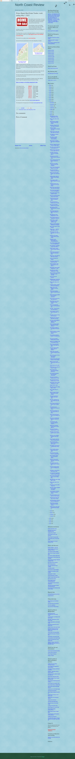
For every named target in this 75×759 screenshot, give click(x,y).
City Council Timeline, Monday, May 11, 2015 (54, 339)
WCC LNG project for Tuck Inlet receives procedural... (55, 356)
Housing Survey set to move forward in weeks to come (55, 157)
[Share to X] (29, 108)
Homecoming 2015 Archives (53, 277)
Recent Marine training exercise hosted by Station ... (54, 456)
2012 (50, 521)
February (52, 514)
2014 (50, 518)
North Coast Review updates (53, 30)
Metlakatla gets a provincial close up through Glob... (55, 280)
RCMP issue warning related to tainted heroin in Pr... (55, 292)
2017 (50, 97)
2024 (50, 85)
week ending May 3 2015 (30, 109)
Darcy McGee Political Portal (53, 606)
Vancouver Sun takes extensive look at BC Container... (54, 164)
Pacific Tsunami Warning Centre (53, 577)
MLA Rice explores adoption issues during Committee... (55, 488)
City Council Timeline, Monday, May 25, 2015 (54, 170)
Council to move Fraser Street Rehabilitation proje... (54, 199)
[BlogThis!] (28, 108)
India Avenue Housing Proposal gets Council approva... (54, 426)
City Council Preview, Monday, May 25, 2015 (54, 205)
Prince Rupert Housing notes (53, 537)
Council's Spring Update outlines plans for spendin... (54, 348)
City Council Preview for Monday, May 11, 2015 (54, 380)
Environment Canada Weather (53, 569)
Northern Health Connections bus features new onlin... (55, 128)
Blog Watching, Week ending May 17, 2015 (54, 271)
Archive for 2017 (51, 61)
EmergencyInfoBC (51, 568)
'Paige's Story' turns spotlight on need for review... (54, 288)
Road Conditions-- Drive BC (53, 547)
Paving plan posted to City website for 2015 (54, 193)
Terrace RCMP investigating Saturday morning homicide (55, 273)
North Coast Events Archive (53, 68)
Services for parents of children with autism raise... (54, 397)
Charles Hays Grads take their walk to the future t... (55, 132)
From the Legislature (51, 605)
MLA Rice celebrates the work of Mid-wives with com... (54, 400)
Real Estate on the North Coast (53, 636)
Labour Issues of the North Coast (54, 627)
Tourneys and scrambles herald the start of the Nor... (54, 436)
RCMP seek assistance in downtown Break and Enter (54, 253)
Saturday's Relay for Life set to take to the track (54, 126)
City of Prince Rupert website (53, 551)
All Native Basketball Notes (53, 701)
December (52, 102)
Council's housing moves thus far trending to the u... (54, 467)
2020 (50, 92)
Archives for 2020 (51, 56)
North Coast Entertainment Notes (54, 650)
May (51, 114)
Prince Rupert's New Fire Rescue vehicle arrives (54, 440)
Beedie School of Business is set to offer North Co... (55, 150)
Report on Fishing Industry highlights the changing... (55, 224)
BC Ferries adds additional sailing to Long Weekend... (54, 321)
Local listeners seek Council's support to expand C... (54, 422)
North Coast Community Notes (53, 632)
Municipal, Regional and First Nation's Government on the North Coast (53, 629)
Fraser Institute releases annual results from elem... (54, 450)
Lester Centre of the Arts (52, 652)
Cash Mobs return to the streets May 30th (54, 262)
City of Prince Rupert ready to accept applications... (55, 243)
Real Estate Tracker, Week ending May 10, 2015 (55, 383)
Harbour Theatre (51, 655)
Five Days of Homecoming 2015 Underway (55, 315)
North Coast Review (29, 5)
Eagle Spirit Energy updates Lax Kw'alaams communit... (55, 295)
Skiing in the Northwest (52, 699)
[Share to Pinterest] (31, 108)
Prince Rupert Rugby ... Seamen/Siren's (52, 709)
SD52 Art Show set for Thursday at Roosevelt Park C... (54, 460)
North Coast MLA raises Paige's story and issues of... (55, 173)
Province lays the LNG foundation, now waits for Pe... (55, 232)
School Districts (51, 595)
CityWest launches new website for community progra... (54, 184)
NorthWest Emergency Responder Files (52, 531)
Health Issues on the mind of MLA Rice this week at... (54, 507)
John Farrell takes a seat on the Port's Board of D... (55, 501)
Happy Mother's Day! (54, 385)
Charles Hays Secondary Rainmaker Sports (52, 664)
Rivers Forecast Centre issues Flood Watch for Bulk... (54, 345)
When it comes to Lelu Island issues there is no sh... (54, 362)
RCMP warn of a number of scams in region (55, 367)
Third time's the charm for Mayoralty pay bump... (54, 318)
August (51, 109)
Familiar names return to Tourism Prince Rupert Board (54, 177)
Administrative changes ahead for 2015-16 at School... (54, 122)
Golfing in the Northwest (52, 716)
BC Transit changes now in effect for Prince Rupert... (55, 495)
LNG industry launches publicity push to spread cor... (54, 464)
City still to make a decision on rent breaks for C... (55, 148)
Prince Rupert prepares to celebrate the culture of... (55, 218)
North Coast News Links (52, 528)
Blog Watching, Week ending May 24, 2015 (54, 215)
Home (30, 145)
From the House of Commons (53, 603)
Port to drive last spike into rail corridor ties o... (54, 299)
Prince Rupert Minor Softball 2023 (54, 684)
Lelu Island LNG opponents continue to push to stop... (55, 473)
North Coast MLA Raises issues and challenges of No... (55, 415)
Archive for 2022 (51, 53)
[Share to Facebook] (30, 108)
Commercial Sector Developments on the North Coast (53, 614)
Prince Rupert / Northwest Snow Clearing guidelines (53, 43)
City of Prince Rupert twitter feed (54, 555)
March (51, 512)
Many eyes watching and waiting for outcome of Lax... (54, 419)
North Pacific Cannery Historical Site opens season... (54, 504)
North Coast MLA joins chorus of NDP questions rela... (55, 305)
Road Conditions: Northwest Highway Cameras (53, 549)
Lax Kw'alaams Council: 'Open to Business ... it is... (54, 312)
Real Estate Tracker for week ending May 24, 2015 (54, 212)
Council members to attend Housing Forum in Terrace (55, 332)
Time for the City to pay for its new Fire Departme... (54, 191)
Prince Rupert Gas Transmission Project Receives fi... (54, 370)
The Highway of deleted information (54, 135)
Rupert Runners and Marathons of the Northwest (53, 714)
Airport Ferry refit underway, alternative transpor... (55, 256)
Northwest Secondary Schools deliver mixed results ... (54, 236)
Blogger (43, 756)
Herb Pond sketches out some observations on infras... (54, 411)
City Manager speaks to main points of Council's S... (54, 328)
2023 (50, 87)
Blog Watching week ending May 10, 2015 (55, 387)
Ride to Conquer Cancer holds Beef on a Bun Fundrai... (54, 393)
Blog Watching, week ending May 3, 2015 (55, 480)
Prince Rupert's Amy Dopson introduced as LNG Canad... (54, 442)
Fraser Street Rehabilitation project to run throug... (55, 168)
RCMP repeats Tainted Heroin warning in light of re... (55, 249)
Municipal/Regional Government (53, 594)
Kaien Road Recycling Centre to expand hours (54, 453)
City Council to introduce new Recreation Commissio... (54, 374)
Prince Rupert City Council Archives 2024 (52, 542)
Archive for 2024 (51, 50)
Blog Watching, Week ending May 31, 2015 (54, 117)
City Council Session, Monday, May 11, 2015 (54, 377)
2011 (50, 523)
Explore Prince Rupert (52, 532)
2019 (50, 94)
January (51, 516)
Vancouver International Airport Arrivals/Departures (53, 586)
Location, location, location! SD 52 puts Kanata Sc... (55, 285)
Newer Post (18, 145)
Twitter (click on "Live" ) (52, 80)
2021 (50, 90)
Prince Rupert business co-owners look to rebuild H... (55, 404)
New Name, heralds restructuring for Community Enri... (53, 138)
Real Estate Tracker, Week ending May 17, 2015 (55, 268)
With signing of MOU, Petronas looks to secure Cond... (55, 208)
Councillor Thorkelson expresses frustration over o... (54, 153)
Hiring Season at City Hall (54, 365)
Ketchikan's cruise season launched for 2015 (54, 471)
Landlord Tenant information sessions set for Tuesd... (55, 359)
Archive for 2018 (51, 59)
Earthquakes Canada (52, 573)
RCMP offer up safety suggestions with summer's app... (54, 221)
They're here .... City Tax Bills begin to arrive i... (54, 230)
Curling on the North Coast (52, 705)
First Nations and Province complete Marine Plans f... (54, 446)
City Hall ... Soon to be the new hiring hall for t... (54, 309)
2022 (50, 88)
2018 (50, 95)
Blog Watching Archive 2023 (53, 73)
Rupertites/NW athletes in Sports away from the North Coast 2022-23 (54, 719)
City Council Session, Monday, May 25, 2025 (54, 202)
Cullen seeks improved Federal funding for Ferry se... (55, 352)
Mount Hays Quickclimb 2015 (53, 676)
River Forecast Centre (52, 578)
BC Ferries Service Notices (53, 562)
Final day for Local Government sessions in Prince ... (55, 408)
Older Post (43, 145)
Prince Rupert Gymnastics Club (53, 683)
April (51, 510)
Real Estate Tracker (22, 109)
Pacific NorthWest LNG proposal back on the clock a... (54, 264)
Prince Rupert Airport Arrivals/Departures (51, 581)
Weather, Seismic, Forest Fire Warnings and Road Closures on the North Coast (54, 643)
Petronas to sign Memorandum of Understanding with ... (54, 240)
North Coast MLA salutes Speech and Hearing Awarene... (54, 325)
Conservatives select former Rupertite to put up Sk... (55, 181)
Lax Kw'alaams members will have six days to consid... (54, 492)
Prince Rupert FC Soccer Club (53, 707)
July (51, 111)
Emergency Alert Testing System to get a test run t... (54, 432)
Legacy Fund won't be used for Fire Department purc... (55, 160)
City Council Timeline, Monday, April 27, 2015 (54, 430)
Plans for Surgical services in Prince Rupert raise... (55, 145)
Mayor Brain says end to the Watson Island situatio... (54, 302)
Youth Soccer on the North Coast (54, 689)
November (52, 104)
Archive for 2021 (51, 55)
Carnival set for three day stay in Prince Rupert (54, 498)
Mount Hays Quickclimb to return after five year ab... (55, 188)
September (52, 107)
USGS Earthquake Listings (53, 575)
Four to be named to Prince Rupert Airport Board (55, 196)
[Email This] (27, 108)
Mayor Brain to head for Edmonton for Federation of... (55, 141)
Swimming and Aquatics (52, 690)
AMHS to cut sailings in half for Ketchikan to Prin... (55, 342)
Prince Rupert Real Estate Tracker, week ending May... (54, 476)
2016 (50, 99)
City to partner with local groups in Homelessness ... (55, 336)
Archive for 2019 (51, 58)
